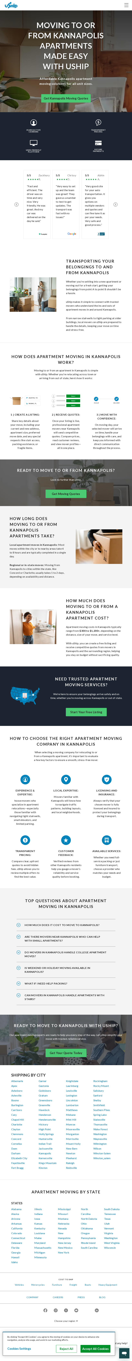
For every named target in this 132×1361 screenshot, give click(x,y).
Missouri (63, 1213)
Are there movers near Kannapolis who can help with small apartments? (62, 938)
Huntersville (45, 1138)
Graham (43, 1095)
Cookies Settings (19, 1348)
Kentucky (39, 1228)
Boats (88, 1284)
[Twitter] (66, 1311)
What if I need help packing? (46, 983)
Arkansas (16, 1223)
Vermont (109, 1228)
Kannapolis (45, 1153)
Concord (16, 1138)
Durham (15, 1153)
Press (81, 1297)
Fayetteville (18, 1162)
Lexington (71, 1095)
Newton (70, 1153)
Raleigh (70, 1162)
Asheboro (16, 1090)
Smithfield (99, 1105)
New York (63, 1252)
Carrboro (16, 1109)
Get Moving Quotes (66, 494)
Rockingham (100, 1081)
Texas (107, 1218)
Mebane (70, 1114)
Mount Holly (73, 1143)
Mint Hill (71, 1119)
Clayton (15, 1129)
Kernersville (45, 1158)
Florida (15, 1247)
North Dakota (89, 1218)
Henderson (45, 1114)
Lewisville (71, 1090)
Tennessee (110, 1213)
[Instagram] (55, 1311)
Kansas (38, 1223)
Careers (58, 1297)
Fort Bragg (17, 1167)
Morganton (72, 1134)
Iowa (37, 1218)
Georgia (15, 1252)
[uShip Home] (11, 5)
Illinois (38, 1209)
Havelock (44, 1109)
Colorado (16, 1233)
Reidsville (71, 1167)
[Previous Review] (16, 204)
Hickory (43, 1124)
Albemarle (17, 1081)
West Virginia (112, 1242)
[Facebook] (45, 1311)
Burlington (17, 1105)
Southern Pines (101, 1109)
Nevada (62, 1228)
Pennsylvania (88, 1238)
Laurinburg (72, 1085)
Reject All (66, 1349)
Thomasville (100, 1124)
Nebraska (63, 1223)
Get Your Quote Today (66, 1053)
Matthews (72, 1109)
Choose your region (64, 1321)
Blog (102, 1297)
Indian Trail (45, 1143)
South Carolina (89, 1247)
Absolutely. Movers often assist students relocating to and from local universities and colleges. (65, 956)
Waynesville (100, 1138)
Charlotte (16, 1124)
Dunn (14, 1148)
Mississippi (64, 1209)
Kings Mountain (48, 1162)
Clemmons (17, 1134)
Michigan (39, 1252)
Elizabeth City (19, 1158)
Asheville (16, 1095)
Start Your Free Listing (86, 712)
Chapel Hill (17, 1119)
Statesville (99, 1119)
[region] (59, 1344)
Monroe (70, 1124)
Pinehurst (71, 1158)
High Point (45, 1129)
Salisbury (98, 1090)
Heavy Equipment (108, 1284)
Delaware (16, 1242)
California (17, 1228)
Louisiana (39, 1233)
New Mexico (65, 1247)
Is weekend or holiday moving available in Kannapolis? (57, 969)
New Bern (71, 1148)
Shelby (97, 1100)
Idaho (14, 1262)
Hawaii (15, 1257)
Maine (38, 1238)
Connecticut (18, 1238)
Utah (107, 1223)
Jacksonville (45, 1148)
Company (32, 1297)
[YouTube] (76, 1311)
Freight (73, 1284)
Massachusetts (42, 1247)
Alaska (15, 1213)
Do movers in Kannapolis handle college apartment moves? (65, 954)
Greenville (44, 1105)
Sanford (97, 1095)
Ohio (84, 1223)
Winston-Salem (102, 1153)
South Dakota (112, 1209)
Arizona (15, 1218)
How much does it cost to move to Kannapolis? (62, 924)
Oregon (85, 1233)
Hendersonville (47, 1119)
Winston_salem (101, 1158)
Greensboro (45, 1100)
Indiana (38, 1213)
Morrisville (72, 1138)
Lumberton (72, 1105)
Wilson (97, 1148)
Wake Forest (100, 1129)
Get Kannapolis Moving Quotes (66, 98)
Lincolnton (72, 1100)
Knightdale (72, 1081)
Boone (15, 1100)
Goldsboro (45, 1090)
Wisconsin (110, 1247)
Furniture (57, 1284)
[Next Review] (115, 204)
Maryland (39, 1242)
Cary (14, 1114)
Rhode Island (88, 1242)
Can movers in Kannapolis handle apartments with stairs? (64, 997)
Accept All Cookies (95, 1349)
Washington (100, 1134)
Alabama (16, 1209)
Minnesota (40, 1257)
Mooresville (73, 1129)
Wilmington (100, 1143)
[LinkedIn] (96, 1311)
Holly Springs (46, 1134)
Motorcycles (38, 1284)
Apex (14, 1085)
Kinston (43, 1167)
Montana (63, 1218)
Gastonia (44, 1085)
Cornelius (16, 1143)
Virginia (108, 1233)
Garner (43, 1081)
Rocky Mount (101, 1085)
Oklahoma (87, 1228)
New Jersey (64, 1242)
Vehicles (19, 1284)
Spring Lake (100, 1114)
